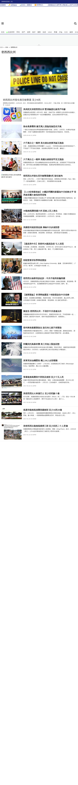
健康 (71, 32)
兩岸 (33, 32)
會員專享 (11, 32)
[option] (39, 76)
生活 (66, 32)
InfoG (50, 32)
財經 (44, 32)
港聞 (28, 32)
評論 (60, 32)
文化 (76, 32)
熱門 (23, 32)
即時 (18, 32)
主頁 (1, 47)
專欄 (55, 32)
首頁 (2, 32)
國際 (39, 32)
